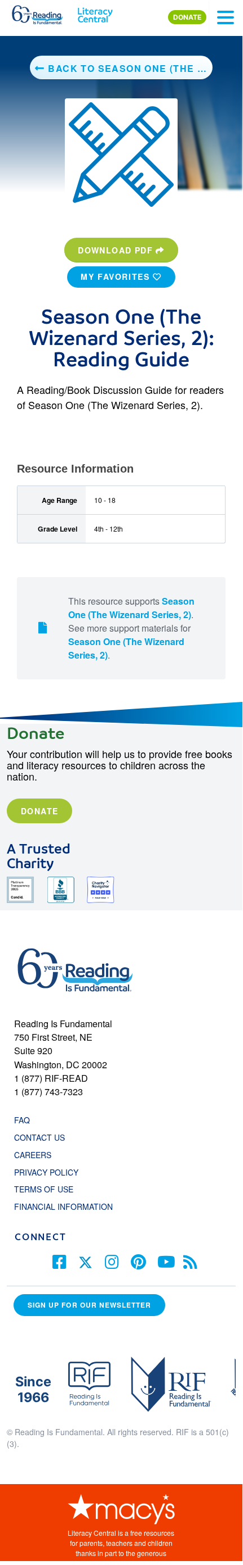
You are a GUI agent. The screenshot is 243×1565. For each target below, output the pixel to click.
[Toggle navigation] (225, 17)
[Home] (43, 12)
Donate (39, 810)
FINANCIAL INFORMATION (63, 1206)
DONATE (187, 17)
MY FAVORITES (117, 276)
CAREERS (32, 1154)
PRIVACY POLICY (46, 1172)
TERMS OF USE (49, 1189)
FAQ (22, 1120)
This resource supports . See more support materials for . (131, 628)
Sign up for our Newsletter (89, 1305)
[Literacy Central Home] (95, 12)
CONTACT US (43, 1137)
